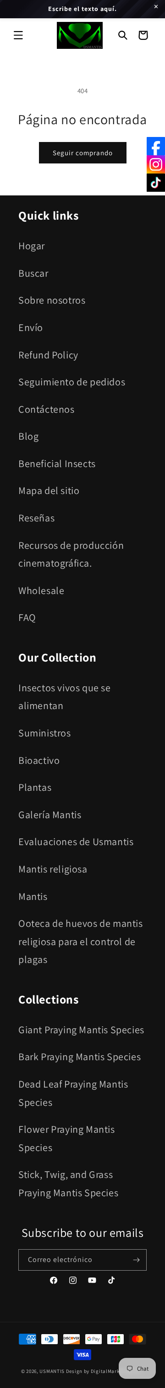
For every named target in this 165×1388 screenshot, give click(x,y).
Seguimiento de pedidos (71, 381)
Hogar (31, 245)
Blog (28, 436)
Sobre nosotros (51, 300)
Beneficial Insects (57, 463)
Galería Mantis (49, 814)
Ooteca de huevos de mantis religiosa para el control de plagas (80, 941)
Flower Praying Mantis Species (66, 1138)
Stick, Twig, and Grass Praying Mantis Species (68, 1183)
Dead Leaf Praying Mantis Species (73, 1093)
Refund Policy (48, 354)
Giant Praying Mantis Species (81, 1029)
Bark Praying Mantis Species (79, 1056)
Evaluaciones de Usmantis (75, 841)
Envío (30, 327)
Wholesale (41, 590)
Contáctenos (46, 409)
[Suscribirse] (136, 1260)
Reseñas (36, 517)
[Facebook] (156, 146)
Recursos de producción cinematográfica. (71, 554)
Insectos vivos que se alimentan (64, 696)
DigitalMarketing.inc (117, 1371)
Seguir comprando (83, 152)
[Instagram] (156, 164)
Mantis (33, 896)
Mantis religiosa (53, 868)
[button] (18, 35)
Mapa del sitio (48, 490)
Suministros (44, 732)
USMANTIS (52, 1371)
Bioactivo (39, 760)
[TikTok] (156, 183)
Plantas (34, 787)
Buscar (33, 273)
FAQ (27, 617)
